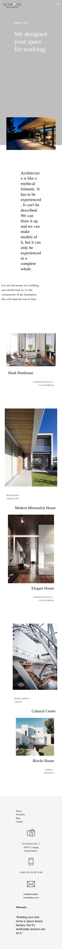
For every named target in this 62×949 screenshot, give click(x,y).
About (18, 811)
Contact (19, 822)
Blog (18, 818)
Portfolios (20, 814)
